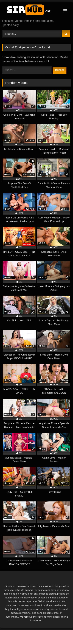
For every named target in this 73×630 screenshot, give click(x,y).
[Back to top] (62, 619)
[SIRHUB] (30, 11)
